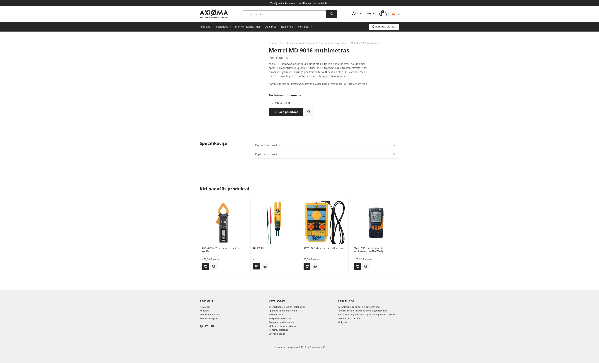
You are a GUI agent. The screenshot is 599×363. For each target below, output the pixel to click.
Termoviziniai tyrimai (349, 318)
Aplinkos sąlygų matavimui (283, 310)
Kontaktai (205, 310)
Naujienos (205, 306)
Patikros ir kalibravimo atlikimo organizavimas (362, 310)
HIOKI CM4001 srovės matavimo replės (221, 250)
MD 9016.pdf (282, 103)
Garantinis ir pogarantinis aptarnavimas (359, 306)
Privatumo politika (210, 314)
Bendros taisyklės (209, 318)
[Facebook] (201, 326)
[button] (396, 14)
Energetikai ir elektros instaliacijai (297, 43)
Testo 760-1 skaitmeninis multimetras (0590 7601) (368, 250)
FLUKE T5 (258, 248)
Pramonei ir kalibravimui (282, 322)
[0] (380, 14)
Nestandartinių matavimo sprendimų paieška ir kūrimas (368, 314)
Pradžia (273, 43)
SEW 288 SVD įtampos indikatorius (324, 248)
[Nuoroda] (364, 14)
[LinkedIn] (206, 326)
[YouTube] (212, 326)
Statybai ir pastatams (280, 318)
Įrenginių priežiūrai (279, 329)
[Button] (256, 266)
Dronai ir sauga (277, 333)
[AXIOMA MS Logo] (214, 14)
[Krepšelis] (387, 14)
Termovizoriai (276, 314)
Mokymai (343, 322)
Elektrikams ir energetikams (333, 43)
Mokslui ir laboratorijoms (282, 326)
